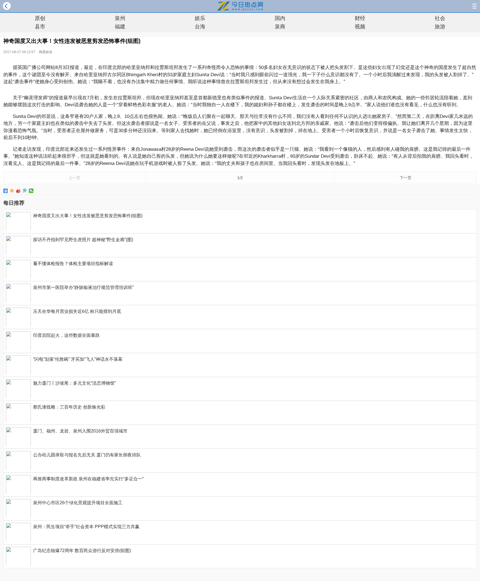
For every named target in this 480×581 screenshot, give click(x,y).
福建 (120, 26)
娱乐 (200, 18)
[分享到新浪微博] (18, 191)
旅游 (440, 26)
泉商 (280, 26)
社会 (440, 18)
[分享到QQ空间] (12, 191)
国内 (280, 18)
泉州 (120, 18)
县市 (40, 26)
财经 (360, 18)
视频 (360, 26)
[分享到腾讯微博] (24, 191)
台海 (200, 26)
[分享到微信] (31, 191)
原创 (40, 18)
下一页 (405, 177)
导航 (474, 6)
